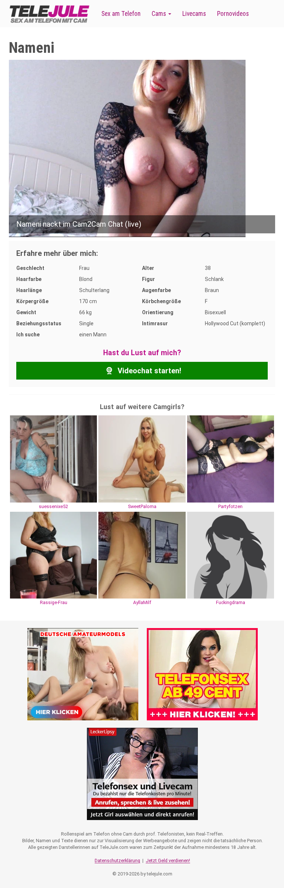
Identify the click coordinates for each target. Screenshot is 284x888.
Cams (160, 13)
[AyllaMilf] (141, 555)
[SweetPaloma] (141, 459)
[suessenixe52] (53, 459)
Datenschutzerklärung (117, 860)
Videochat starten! (148, 370)
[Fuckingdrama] (230, 555)
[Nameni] (127, 148)
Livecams (194, 13)
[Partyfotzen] (230, 459)
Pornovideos (233, 13)
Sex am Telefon (121, 13)
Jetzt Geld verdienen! (168, 860)
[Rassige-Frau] (53, 555)
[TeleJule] (49, 14)
